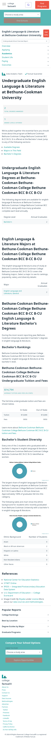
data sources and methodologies (28, 602)
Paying (5, 61)
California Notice (8, 727)
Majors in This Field (12, 150)
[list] (25, 46)
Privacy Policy (7, 724)
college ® (12, 5)
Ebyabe (22, 599)
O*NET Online (10, 583)
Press (4, 690)
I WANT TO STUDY (11, 648)
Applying (6, 49)
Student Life (7, 57)
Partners (5, 707)
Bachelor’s (8, 222)
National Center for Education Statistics (21, 579)
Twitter (5, 710)
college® (7, 682)
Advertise (5, 704)
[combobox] (28, 4)
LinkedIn (6, 718)
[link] (25, 46)
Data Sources (6, 698)
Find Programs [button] (42, 5)
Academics (7, 53)
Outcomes (6, 65)
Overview (6, 46)
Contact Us (6, 693)
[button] (46, 33)
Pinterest (6, 713)
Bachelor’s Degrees (12, 154)
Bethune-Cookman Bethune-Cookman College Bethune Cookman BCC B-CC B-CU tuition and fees (25, 430)
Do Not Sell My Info (9, 730)
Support (5, 695)
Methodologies (7, 701)
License (35, 599)
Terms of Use (7, 721)
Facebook (6, 715)
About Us (5, 687)
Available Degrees (12, 147)
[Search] (28, 4)
